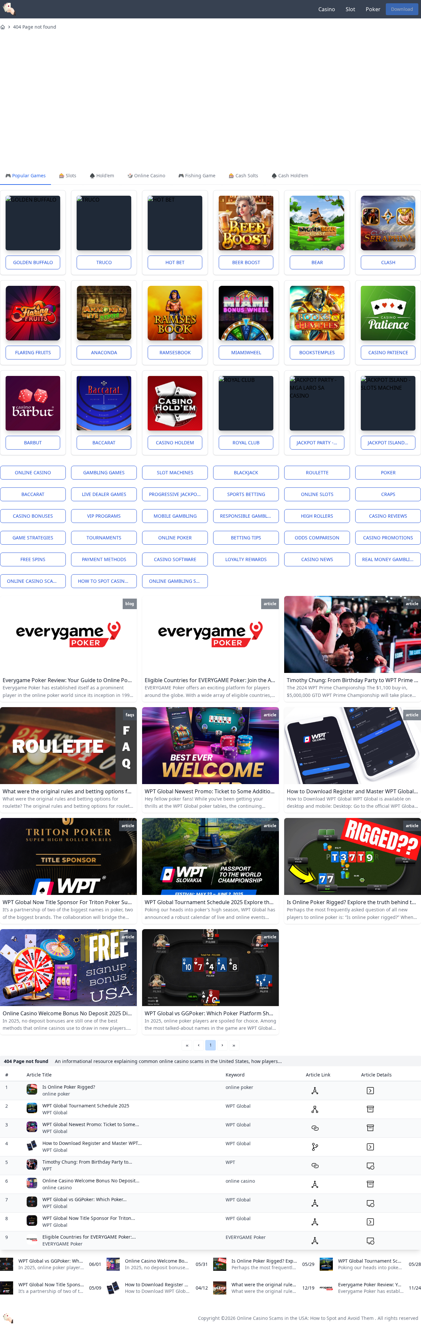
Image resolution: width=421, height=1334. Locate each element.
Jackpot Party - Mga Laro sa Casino (320, 442)
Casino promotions (388, 537)
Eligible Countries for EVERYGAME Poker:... (89, 1237)
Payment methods (104, 559)
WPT (47, 1169)
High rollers (317, 516)
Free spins (32, 559)
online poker (56, 1094)
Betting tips (246, 537)
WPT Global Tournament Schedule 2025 (85, 1105)
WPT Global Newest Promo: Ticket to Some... (90, 1124)
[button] (198, 1045)
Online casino (33, 472)
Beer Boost (246, 262)
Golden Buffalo (33, 262)
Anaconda (104, 352)
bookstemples (317, 352)
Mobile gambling (175, 516)
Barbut (33, 442)
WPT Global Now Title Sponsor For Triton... (88, 1218)
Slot (350, 9)
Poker (373, 9)
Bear (317, 262)
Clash (388, 262)
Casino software (175, 559)
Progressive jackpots (175, 494)
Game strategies (32, 537)
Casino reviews (388, 516)
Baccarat (103, 442)
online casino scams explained (36, 581)
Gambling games (104, 472)
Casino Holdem (175, 442)
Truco (104, 262)
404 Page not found (34, 27)
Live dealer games (104, 494)
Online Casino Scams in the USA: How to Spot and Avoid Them (305, 1318)
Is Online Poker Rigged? (68, 1087)
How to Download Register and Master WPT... (92, 1143)
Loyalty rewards (246, 559)
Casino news (317, 559)
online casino (57, 1187)
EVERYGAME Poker (62, 1244)
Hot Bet (175, 262)
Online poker (175, 537)
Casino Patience (388, 352)
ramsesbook (175, 352)
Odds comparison (317, 537)
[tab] (25, 176)
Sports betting (246, 494)
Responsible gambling (248, 516)
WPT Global (54, 1112)
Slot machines (175, 472)
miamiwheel (246, 352)
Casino (326, 9)
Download (402, 9)
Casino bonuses (33, 516)
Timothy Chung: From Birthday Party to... (87, 1162)
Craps (388, 494)
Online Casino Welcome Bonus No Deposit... (90, 1180)
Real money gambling (389, 559)
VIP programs (104, 516)
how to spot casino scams (107, 581)
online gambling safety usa (178, 581)
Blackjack (246, 472)
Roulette (317, 472)
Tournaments (104, 537)
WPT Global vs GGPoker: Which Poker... (84, 1199)
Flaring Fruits (33, 352)
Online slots (317, 494)
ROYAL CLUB (246, 442)
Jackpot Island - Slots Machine (391, 442)
